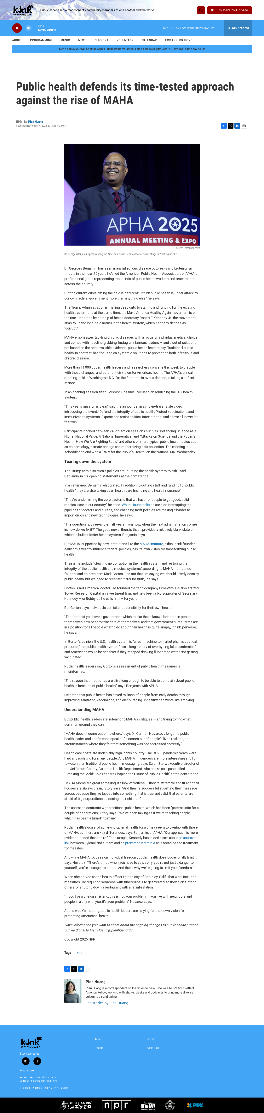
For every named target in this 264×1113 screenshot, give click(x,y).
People (99, 1047)
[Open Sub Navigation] (24, 40)
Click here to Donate (231, 10)
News (82, 40)
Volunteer (125, 40)
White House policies (138, 505)
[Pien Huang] (73, 991)
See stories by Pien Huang (107, 1002)
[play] (17, 28)
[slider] (34, 28)
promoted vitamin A (140, 843)
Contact (150, 1039)
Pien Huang (35, 122)
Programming (41, 40)
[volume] (28, 28)
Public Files (152, 1047)
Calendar (149, 40)
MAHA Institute (151, 544)
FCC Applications (178, 40)
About (17, 40)
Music (65, 40)
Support (101, 40)
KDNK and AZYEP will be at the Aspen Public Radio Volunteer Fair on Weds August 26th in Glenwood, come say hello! (132, 48)
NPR (79, 952)
